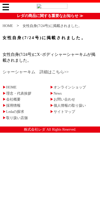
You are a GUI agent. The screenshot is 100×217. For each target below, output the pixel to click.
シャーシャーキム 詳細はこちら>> (36, 72)
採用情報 (12, 105)
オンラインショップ (68, 87)
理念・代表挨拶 (17, 93)
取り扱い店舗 (15, 118)
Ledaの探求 (13, 112)
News (56, 93)
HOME (8, 26)
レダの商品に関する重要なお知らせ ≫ (50, 16)
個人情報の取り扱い (68, 105)
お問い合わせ (62, 99)
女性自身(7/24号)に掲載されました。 (52, 26)
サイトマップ (62, 112)
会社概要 (12, 99)
